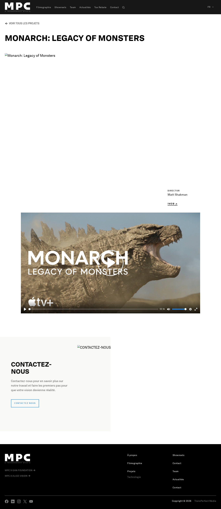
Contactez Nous (25, 403)
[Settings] (190, 309)
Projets (131, 471)
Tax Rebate (100, 7)
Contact (114, 7)
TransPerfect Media (205, 501)
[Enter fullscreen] (196, 309)
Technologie (134, 477)
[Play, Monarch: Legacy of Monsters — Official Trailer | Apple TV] (25, 309)
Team (73, 7)
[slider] (93, 309)
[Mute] (168, 309)
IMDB (171, 204)
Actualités (85, 7)
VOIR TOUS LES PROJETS (24, 23)
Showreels (60, 7)
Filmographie (43, 7)
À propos (132, 455)
